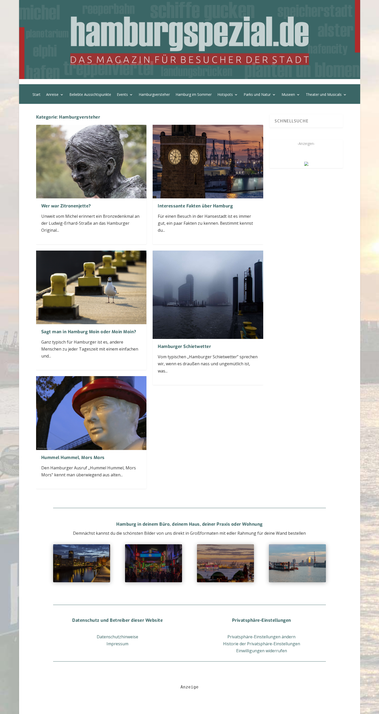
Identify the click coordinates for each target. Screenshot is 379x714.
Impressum (117, 644)
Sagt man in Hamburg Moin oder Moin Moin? (88, 332)
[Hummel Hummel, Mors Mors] (91, 413)
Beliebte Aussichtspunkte (90, 95)
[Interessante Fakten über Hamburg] (208, 161)
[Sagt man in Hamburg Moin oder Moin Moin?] (91, 287)
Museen (288, 95)
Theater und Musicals (324, 95)
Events (122, 95)
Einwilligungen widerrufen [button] (261, 651)
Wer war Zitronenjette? (66, 206)
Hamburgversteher (154, 95)
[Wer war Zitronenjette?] (91, 161)
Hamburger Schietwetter (184, 347)
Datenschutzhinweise (117, 637)
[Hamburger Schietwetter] (208, 295)
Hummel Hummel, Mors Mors (73, 458)
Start (36, 95)
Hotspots (225, 95)
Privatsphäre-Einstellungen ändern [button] (261, 637)
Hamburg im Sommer (194, 95)
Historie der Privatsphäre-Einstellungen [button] (261, 644)
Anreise (52, 95)
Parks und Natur (257, 95)
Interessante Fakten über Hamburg (195, 206)
